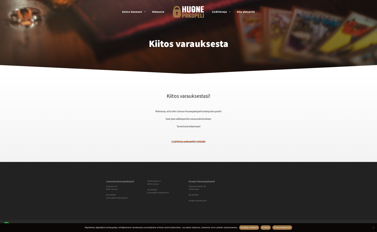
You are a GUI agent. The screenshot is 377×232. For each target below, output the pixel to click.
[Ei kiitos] (373, 227)
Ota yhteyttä (246, 11)
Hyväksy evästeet (249, 227)
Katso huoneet (132, 11)
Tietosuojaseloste (282, 227)
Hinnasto (158, 11)
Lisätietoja (219, 11)
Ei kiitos (265, 227)
